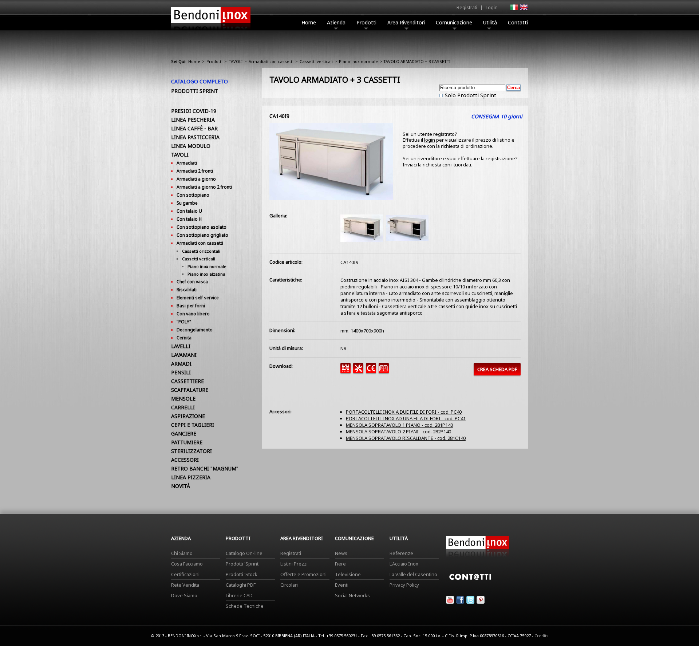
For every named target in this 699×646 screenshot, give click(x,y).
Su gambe (187, 203)
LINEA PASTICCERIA (195, 137)
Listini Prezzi (294, 563)
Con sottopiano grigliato (202, 235)
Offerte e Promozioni (303, 574)
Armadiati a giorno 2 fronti (204, 187)
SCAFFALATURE (189, 389)
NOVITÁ (180, 485)
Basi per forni (191, 306)
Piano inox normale (358, 61)
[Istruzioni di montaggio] (359, 371)
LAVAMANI (184, 354)
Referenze (401, 553)
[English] (523, 9)
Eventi (341, 585)
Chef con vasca (192, 282)
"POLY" (184, 322)
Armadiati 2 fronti (195, 171)
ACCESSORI (185, 459)
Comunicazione (454, 22)
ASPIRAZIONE (188, 416)
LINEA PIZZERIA (190, 477)
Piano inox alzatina (206, 274)
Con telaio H (189, 219)
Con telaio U (189, 211)
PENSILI (181, 372)
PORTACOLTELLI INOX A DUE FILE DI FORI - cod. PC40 (404, 412)
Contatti (518, 22)
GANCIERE (183, 433)
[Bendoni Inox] (210, 31)
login (429, 140)
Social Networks (352, 595)
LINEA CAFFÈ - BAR (194, 128)
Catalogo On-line (244, 553)
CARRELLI (183, 407)
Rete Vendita (185, 585)
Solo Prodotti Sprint (469, 95)
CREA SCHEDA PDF (497, 369)
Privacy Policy (404, 585)
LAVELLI (180, 346)
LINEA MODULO (190, 145)
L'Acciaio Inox (404, 563)
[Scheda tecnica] (346, 371)
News (341, 553)
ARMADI (181, 363)
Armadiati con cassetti (271, 61)
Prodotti (366, 22)
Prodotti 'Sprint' (243, 563)
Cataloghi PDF (241, 585)
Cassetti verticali (316, 61)
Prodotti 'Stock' (242, 574)
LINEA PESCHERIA (193, 119)
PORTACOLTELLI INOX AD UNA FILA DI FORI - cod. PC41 (406, 418)
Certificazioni (185, 574)
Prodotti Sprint (194, 90)
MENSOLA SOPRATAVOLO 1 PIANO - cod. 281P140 (399, 425)
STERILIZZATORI (191, 451)
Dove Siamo (184, 595)
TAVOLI (235, 61)
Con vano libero (193, 314)
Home (308, 22)
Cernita (184, 338)
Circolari (289, 585)
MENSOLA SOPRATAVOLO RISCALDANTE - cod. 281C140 (406, 438)
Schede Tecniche (245, 606)
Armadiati (187, 163)
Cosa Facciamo (187, 563)
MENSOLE (183, 398)
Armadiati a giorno (196, 179)
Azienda (336, 22)
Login (492, 7)
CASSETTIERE (187, 381)
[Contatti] (470, 582)
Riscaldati (187, 290)
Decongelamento (195, 330)
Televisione (348, 574)
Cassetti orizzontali (201, 251)
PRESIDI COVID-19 (193, 110)
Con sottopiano (193, 195)
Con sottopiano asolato (201, 227)
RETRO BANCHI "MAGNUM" (204, 468)
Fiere (340, 563)
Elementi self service (198, 298)
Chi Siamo (182, 553)
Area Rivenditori (406, 22)
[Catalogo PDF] (385, 371)
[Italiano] (513, 9)
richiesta (432, 164)
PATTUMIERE (186, 442)
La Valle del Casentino (413, 574)
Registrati (467, 7)
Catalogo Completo (199, 81)
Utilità (490, 22)
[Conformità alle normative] (372, 371)
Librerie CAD (239, 595)
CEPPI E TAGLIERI (192, 424)
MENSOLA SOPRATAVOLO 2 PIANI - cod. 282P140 (398, 431)
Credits (541, 635)
